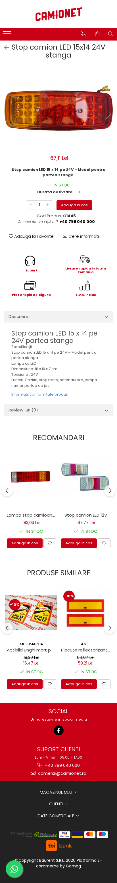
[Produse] (8, 35)
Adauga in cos (74, 205)
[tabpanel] (58, 108)
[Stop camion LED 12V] (86, 477)
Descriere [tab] (18, 316)
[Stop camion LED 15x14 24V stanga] (58, 108)
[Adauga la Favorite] (49, 543)
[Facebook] (59, 730)
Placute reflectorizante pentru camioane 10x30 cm (86, 650)
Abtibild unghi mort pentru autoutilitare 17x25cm (32, 650)
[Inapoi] (4, 48)
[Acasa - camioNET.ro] (58, 14)
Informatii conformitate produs (39, 394)
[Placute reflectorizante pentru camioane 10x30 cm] (86, 613)
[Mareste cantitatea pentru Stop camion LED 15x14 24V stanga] (48, 204)
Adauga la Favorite (33, 236)
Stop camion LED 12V (85, 515)
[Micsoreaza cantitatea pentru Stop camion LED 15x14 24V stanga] (31, 204)
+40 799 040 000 (62, 765)
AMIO (86, 644)
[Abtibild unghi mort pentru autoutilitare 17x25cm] (31, 612)
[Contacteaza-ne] (83, 34)
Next (108, 114)
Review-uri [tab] (23, 410)
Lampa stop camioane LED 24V (32, 515)
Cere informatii (83, 236)
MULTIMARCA (31, 644)
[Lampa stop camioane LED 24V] (31, 477)
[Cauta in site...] (110, 34)
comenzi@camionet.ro (61, 773)
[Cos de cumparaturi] (97, 34)
